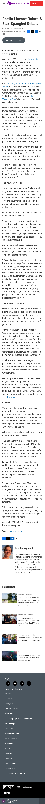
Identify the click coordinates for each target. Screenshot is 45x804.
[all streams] (42, 801)
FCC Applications (11, 738)
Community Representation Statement (19, 719)
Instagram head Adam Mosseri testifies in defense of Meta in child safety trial (30, 637)
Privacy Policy (10, 714)
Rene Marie (33, 59)
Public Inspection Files (12, 733)
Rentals (7, 748)
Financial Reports (11, 724)
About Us (8, 694)
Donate (37, 3)
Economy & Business (25, 594)
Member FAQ (9, 743)
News (20, 652)
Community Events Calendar (15, 773)
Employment (9, 704)
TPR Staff (8, 753)
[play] (3, 801)
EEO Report (9, 729)
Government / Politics (25, 614)
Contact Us (9, 699)
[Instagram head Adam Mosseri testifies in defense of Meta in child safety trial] (9, 639)
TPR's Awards (10, 768)
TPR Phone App (10, 763)
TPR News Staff (10, 758)
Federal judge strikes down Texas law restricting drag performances (29, 658)
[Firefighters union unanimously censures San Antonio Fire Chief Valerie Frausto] (9, 619)
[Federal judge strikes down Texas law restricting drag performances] (9, 656)
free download (8, 397)
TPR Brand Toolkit (11, 709)
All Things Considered (18, 531)
